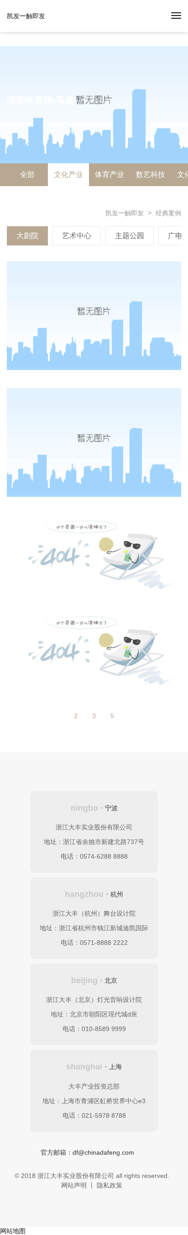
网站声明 (74, 1185)
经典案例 (168, 213)
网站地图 (13, 1231)
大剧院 (27, 236)
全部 (27, 174)
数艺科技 (150, 174)
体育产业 (109, 174)
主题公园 (129, 236)
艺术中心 (76, 236)
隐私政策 (109, 1185)
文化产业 (68, 174)
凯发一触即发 (26, 16)
